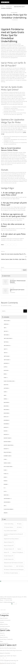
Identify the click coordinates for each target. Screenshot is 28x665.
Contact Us (2, 635)
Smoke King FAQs (4, 643)
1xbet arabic (6, 334)
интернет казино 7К (9, 549)
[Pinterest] (15, 244)
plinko (5, 470)
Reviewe (5, 480)
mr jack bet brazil (7, 452)
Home (2, 6)
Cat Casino (19, 527)
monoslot (6, 427)
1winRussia (6, 324)
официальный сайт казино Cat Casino (13, 562)
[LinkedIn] (12, 244)
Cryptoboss (6, 388)
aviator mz (6, 370)
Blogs (1, 641)
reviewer (5, 484)
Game (5, 395)
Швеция (5, 512)
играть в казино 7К (9, 542)
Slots (5, 491)
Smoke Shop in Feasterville (6, 639)
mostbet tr (6, 448)
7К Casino (19, 523)
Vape (5, 505)
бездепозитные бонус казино (11, 538)
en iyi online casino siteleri (10, 530)
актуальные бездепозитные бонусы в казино (13, 534)
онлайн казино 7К (8, 555)
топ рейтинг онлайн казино (11, 573)
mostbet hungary (7, 438)
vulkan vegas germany (8, 509)
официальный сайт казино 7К (17, 290)
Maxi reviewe (6, 402)
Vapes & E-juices (4, 618)
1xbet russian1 (7, 359)
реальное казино (8, 566)
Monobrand (6, 420)
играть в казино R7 (9, 545)
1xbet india (6, 341)
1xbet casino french (8, 338)
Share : (2, 244)
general (5, 398)
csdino (5, 391)
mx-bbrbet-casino (7, 455)
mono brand (6, 413)
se (4, 487)
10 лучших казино (8, 527)
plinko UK (6, 473)
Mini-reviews (6, 409)
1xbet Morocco (7, 345)
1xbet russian (6, 356)
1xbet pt (5, 349)
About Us (2, 633)
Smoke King (6, 494)
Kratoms (2, 622)
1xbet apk (5, 331)
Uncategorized (7, 502)
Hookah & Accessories (5, 620)
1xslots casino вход (8, 523)
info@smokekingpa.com (9, 602)
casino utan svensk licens (9, 381)
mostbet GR (6, 434)
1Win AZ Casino (7, 320)
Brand (5, 373)
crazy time (6, 384)
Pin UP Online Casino (8, 466)
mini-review (6, 406)
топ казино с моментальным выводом (17, 281)
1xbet (5, 327)
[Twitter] (9, 244)
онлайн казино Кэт (9, 559)
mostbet (5, 430)
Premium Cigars (3, 628)
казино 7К (6, 552)
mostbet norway (7, 441)
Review (5, 477)
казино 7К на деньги (18, 552)
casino (5, 377)
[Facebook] (6, 244)
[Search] (25, 311)
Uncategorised (9, 6)
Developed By (8, 663)
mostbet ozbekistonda (8, 445)
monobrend (6, 423)
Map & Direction (4, 637)
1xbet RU (5, 352)
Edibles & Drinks (4, 624)
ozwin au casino (7, 462)
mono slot (6, 416)
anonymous (6, 363)
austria (5, 366)
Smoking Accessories (5, 626)
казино (19, 549)
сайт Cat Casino (20, 566)
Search (2, 267)
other (5, 459)
